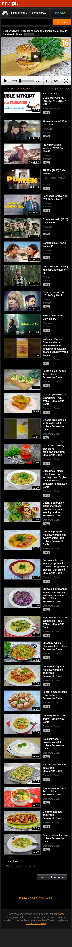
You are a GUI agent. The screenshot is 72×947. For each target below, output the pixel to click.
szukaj (62, 22)
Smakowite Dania (20, 88)
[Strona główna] (10, 3)
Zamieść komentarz (52, 877)
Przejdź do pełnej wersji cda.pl (36, 897)
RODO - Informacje (36, 923)
